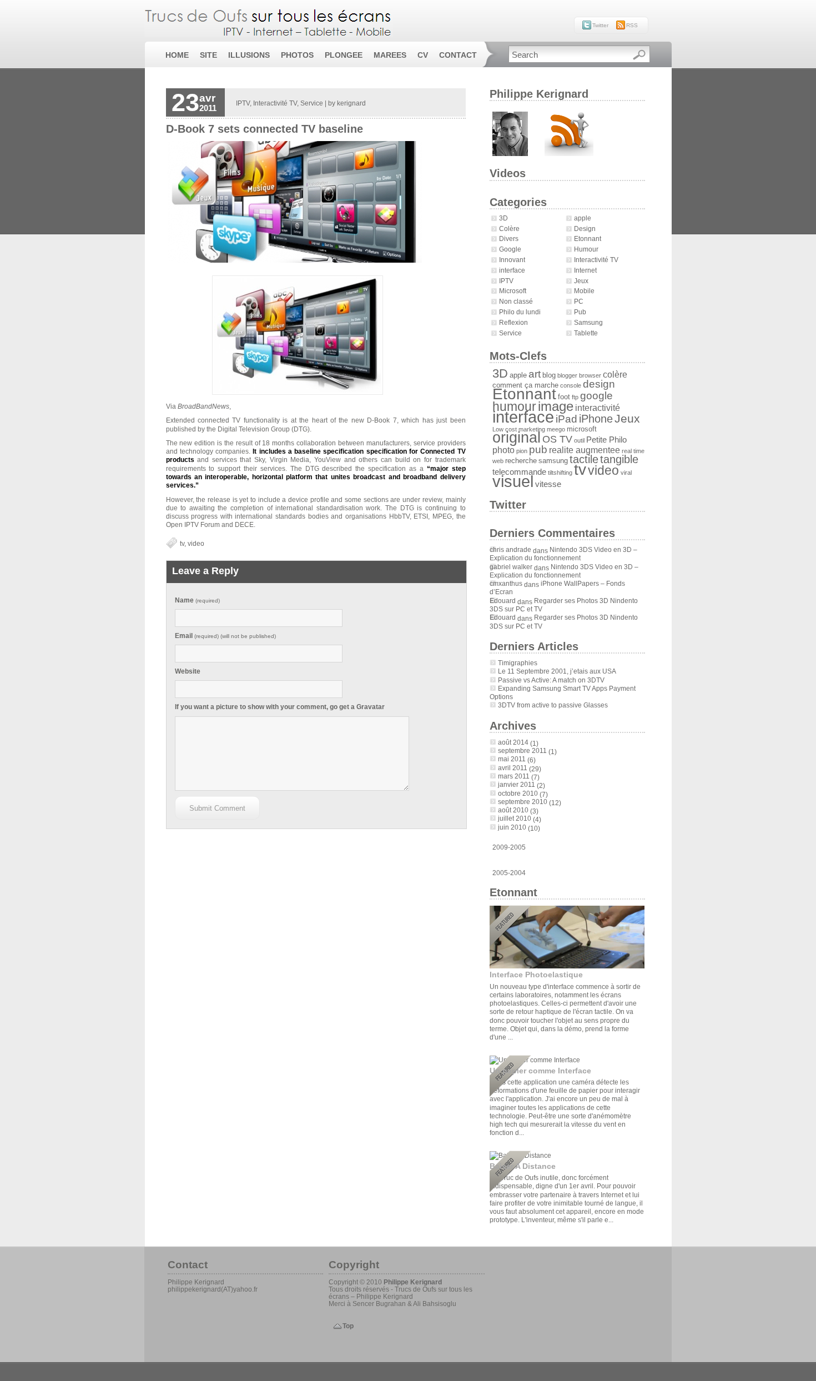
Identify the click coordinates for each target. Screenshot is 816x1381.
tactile (584, 459)
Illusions (249, 55)
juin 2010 (512, 827)
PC (578, 301)
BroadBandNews (203, 406)
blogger (567, 375)
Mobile (584, 290)
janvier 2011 (516, 784)
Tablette (586, 333)
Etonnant (587, 238)
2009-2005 (509, 847)
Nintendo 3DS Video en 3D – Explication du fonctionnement (563, 553)
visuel (512, 481)
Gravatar (370, 707)
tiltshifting (560, 472)
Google (510, 249)
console (570, 385)
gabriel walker (511, 566)
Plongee (343, 55)
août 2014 (513, 742)
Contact (458, 55)
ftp (575, 397)
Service (510, 333)
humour (514, 406)
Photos (297, 55)
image (555, 406)
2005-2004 (509, 873)
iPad (566, 419)
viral (626, 472)
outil (579, 440)
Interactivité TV (596, 259)
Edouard (503, 600)
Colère (509, 228)
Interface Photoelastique (536, 974)
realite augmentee (584, 450)
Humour (586, 249)
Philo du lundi (520, 311)
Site (208, 55)
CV (422, 55)
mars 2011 (514, 776)
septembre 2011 (522, 750)
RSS (632, 25)
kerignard (351, 103)
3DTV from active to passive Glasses (553, 705)
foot (564, 397)
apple (582, 218)
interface (512, 270)
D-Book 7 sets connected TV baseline (264, 129)
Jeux (581, 280)
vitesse (548, 484)
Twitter (600, 25)
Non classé (516, 301)
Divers (508, 238)
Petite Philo (606, 439)
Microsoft (512, 290)
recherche (521, 460)
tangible (619, 459)
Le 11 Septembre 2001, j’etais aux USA (557, 671)
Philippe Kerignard (413, 1281)
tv (580, 469)
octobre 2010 (518, 793)
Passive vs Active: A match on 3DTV (551, 680)
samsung (553, 460)
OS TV (557, 439)
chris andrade (510, 549)
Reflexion (513, 322)
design (599, 384)
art (534, 374)
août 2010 (513, 809)
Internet (585, 270)
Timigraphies (517, 662)
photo (503, 450)
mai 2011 (512, 758)
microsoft (582, 429)
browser (590, 375)
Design (585, 228)
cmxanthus (506, 583)
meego (556, 429)
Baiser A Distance (523, 1166)
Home (177, 55)
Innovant (512, 259)
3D (503, 218)
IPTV (506, 280)
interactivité (597, 408)
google (596, 395)
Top (348, 1325)
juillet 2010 (514, 818)
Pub (580, 311)
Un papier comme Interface (540, 1070)
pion (521, 451)
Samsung (588, 322)
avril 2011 (512, 767)
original (516, 437)
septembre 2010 (522, 801)
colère (615, 374)
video (603, 470)
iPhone (596, 419)
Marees (390, 55)
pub (538, 449)
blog (549, 375)
